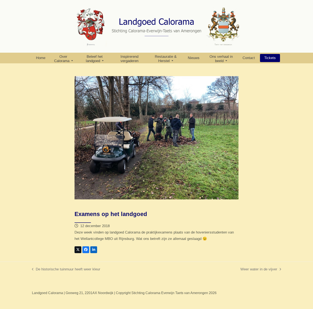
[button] (78, 249)
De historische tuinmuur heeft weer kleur (66, 270)
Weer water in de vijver (258, 270)
